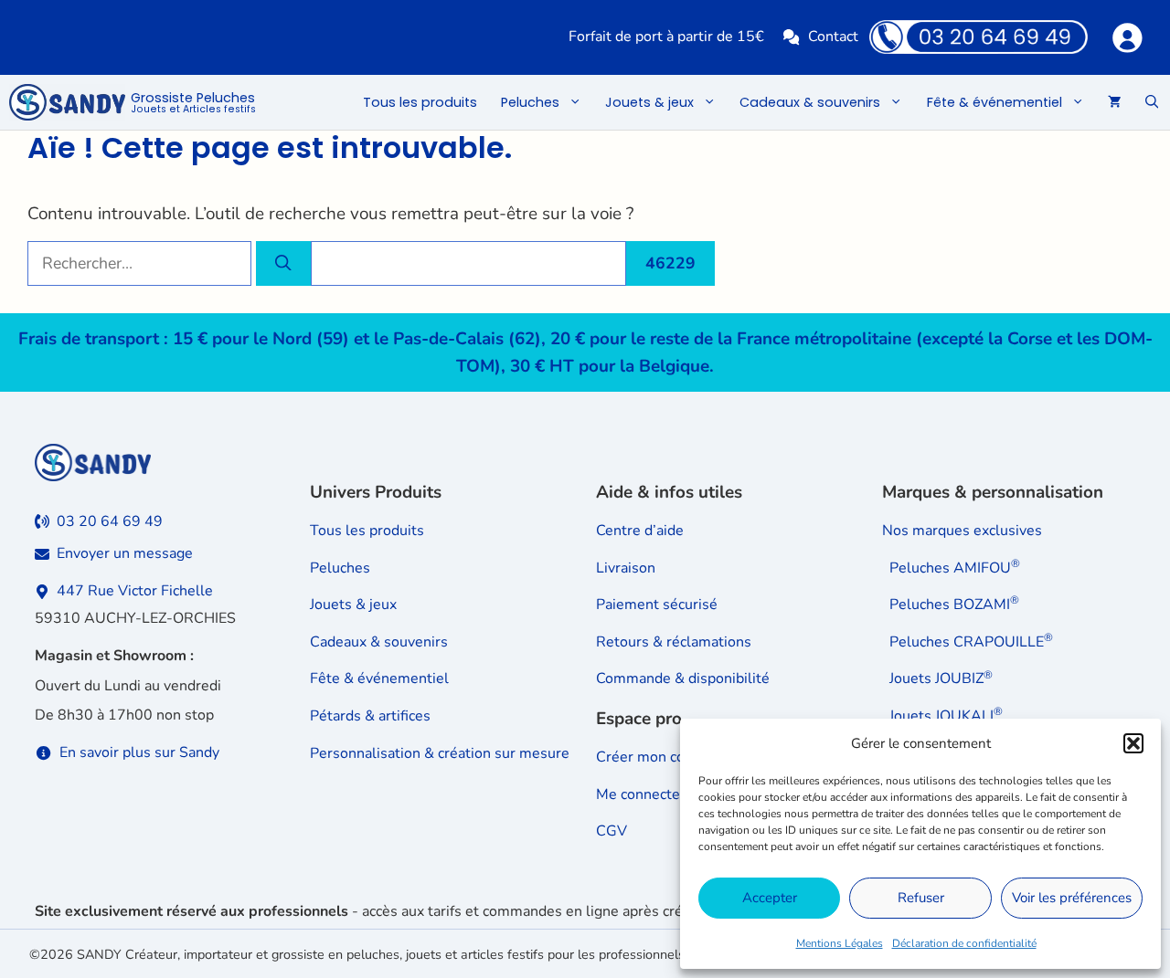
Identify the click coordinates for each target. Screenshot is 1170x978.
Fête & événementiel (994, 102)
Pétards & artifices (370, 716)
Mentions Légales (839, 943)
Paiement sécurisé (657, 604)
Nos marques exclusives (962, 531)
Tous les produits (420, 102)
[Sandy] (67, 102)
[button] (1133, 743)
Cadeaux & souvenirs (809, 102)
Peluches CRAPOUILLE (971, 642)
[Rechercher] (283, 263)
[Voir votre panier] (1114, 102)
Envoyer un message (125, 553)
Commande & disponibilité (683, 678)
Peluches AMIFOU (954, 567)
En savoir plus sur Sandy (139, 752)
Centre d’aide (640, 531)
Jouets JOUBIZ (941, 678)
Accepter (769, 898)
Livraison (625, 568)
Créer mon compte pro (670, 757)
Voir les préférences (1072, 898)
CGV (611, 831)
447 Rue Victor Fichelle (135, 591)
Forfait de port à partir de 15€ (666, 36)
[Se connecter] (1126, 37)
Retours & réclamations (673, 642)
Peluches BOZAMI (954, 604)
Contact (833, 36)
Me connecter (641, 794)
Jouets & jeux (649, 102)
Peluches (530, 102)
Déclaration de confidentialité (964, 943)
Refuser (921, 898)
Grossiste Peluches (193, 103)
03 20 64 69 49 (110, 521)
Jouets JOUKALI (946, 716)
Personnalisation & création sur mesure (439, 753)
